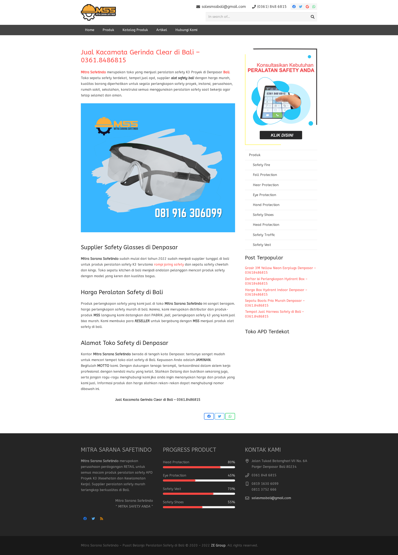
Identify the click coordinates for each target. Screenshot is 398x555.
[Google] (307, 6)
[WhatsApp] (314, 6)
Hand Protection (266, 205)
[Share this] (209, 416)
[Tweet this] (219, 416)
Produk (255, 155)
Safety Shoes (263, 215)
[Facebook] (294, 6)
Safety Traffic (264, 235)
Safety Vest (262, 245)
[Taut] (98, 12)
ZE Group (218, 545)
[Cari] (312, 17)
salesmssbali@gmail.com (271, 498)
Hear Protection (266, 185)
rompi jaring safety (169, 264)
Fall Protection (265, 175)
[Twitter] (300, 6)
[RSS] (101, 518)
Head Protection (266, 225)
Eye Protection (264, 195)
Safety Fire (261, 165)
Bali (226, 72)
